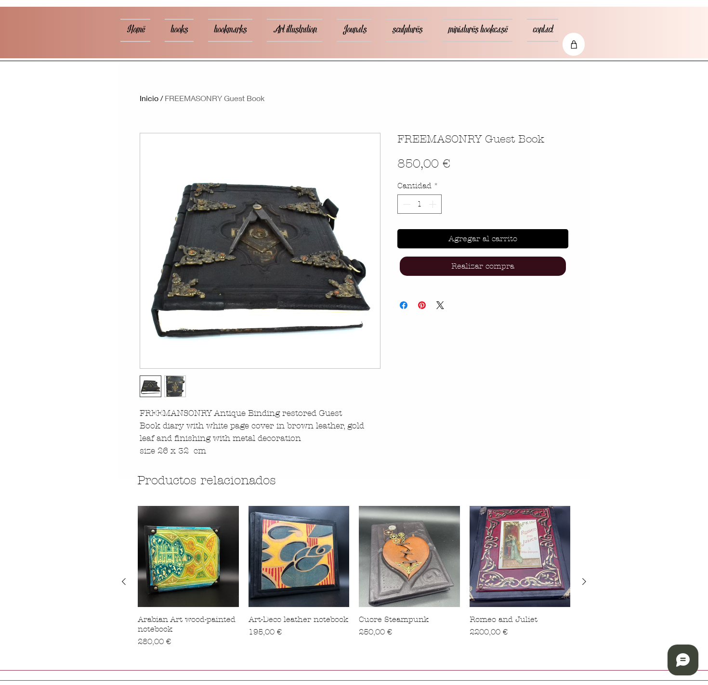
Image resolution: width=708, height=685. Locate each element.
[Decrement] (405, 204)
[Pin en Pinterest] (422, 305)
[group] (354, 581)
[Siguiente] (584, 581)
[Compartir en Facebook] (403, 305)
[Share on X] (440, 305)
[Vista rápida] (188, 556)
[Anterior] (124, 581)
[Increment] (433, 204)
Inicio (149, 98)
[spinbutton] (419, 204)
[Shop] (574, 44)
